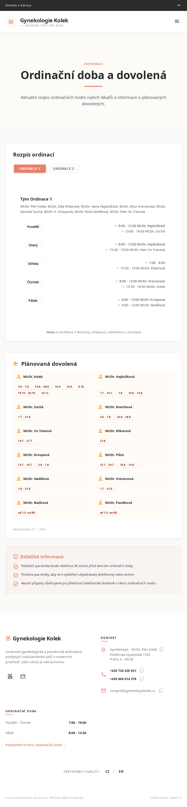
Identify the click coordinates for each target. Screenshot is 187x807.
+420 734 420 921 (123, 670)
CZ (107, 771)
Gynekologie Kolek (33, 638)
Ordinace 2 (63, 168)
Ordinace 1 (29, 168)
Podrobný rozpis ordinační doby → (35, 745)
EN (121, 771)
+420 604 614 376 (123, 679)
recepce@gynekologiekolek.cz (132, 690)
